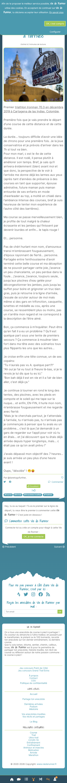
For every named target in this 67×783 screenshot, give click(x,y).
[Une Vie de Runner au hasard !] (40, 779)
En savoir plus (56, 12)
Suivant (58, 546)
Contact (33, 678)
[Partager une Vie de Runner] (19, 779)
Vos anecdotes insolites (33, 714)
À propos (33, 675)
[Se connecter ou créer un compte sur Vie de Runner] (55, 779)
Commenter (56, 482)
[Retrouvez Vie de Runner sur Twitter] (27, 595)
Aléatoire (33, 709)
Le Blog (33, 721)
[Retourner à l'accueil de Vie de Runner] (11, 779)
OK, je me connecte (33, 536)
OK (60, 611)
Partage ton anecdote (33, 699)
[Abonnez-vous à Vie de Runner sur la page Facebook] (42, 595)
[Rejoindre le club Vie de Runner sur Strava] (20, 595)
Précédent (10, 546)
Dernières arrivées (33, 704)
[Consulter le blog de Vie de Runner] (48, 779)
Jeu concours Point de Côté (33, 668)
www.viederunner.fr (47, 764)
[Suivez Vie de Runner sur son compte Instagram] (34, 595)
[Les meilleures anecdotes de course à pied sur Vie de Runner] (33, 779)
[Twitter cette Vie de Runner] (5, 482)
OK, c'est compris (55, 23)
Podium (33, 706)
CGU (33, 680)
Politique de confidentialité (33, 683)
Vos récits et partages (33, 716)
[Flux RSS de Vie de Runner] (48, 595)
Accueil (33, 694)
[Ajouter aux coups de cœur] (62, 477)
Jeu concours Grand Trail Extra (33, 670)
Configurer (55, 31)
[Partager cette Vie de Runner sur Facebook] (10, 482)
